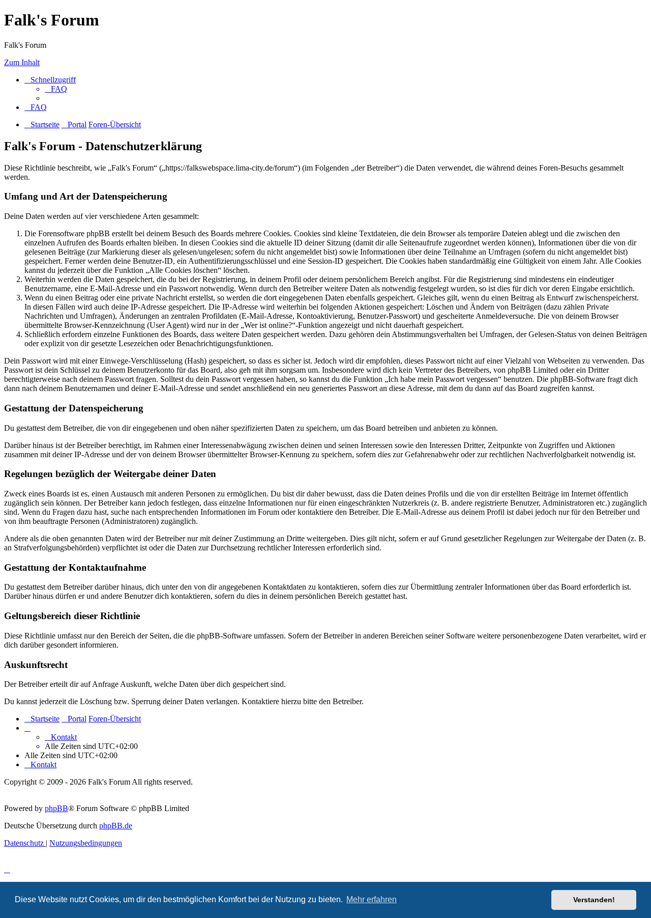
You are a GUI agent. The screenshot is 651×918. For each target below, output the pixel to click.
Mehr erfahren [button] (371, 899)
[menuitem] (56, 89)
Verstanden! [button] (594, 900)
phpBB (56, 808)
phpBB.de (115, 825)
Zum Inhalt (22, 62)
